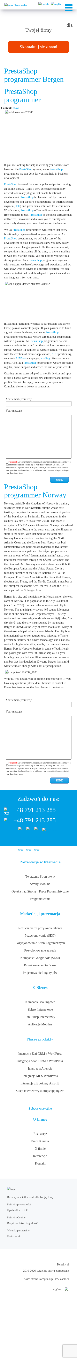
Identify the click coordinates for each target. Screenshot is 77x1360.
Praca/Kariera (40, 1141)
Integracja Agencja (40, 1068)
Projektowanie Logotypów (40, 972)
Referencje (40, 1156)
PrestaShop (25, 169)
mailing (45, 358)
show (16, 108)
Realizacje (40, 1133)
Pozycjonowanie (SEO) (40, 935)
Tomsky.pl (63, 1264)
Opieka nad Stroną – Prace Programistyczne (40, 891)
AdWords (21, 358)
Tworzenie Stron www (40, 876)
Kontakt (40, 1163)
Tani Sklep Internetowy (40, 1017)
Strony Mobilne (40, 884)
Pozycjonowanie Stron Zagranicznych (40, 943)
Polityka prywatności (19, 1204)
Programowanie (40, 899)
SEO (17, 206)
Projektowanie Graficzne (40, 965)
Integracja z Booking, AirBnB (40, 1083)
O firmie (40, 1148)
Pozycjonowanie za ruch (40, 950)
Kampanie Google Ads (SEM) (40, 958)
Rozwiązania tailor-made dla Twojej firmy (30, 1197)
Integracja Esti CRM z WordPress (40, 1053)
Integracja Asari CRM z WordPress (40, 1061)
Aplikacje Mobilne (40, 1024)
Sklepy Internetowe (40, 1009)
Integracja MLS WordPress (40, 1076)
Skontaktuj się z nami (38, 46)
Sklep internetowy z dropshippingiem (40, 1090)
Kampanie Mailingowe (40, 1002)
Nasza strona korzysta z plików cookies (46, 1279)
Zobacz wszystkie (40, 1108)
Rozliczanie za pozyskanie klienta (40, 928)
